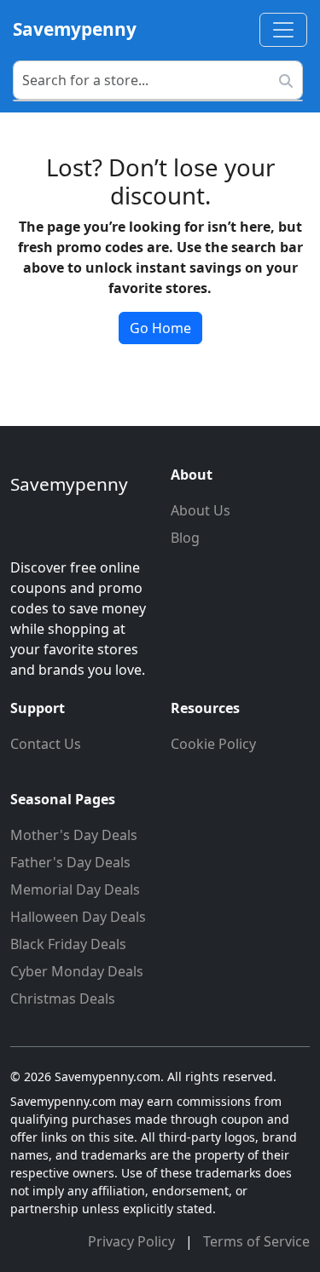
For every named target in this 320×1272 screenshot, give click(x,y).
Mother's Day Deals (73, 835)
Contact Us (45, 743)
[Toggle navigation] (283, 30)
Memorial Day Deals (75, 889)
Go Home (160, 328)
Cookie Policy (213, 743)
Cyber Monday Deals (76, 971)
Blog (185, 537)
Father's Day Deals (70, 862)
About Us (200, 510)
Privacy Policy (133, 1241)
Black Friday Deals (68, 944)
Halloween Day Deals (78, 916)
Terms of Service (256, 1241)
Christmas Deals (62, 998)
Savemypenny (75, 29)
